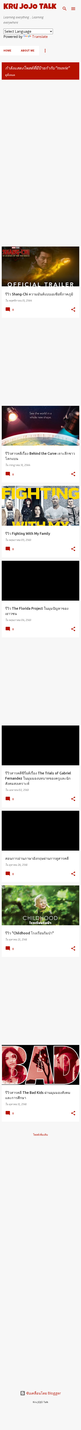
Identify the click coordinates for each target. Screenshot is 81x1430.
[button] (73, 310)
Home (7, 50)
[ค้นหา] (64, 8)
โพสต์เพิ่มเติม (40, 1135)
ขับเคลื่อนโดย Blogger (43, 1393)
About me (27, 50)
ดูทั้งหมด (10, 75)
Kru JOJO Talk (29, 7)
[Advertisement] (40, 123)
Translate (40, 36)
